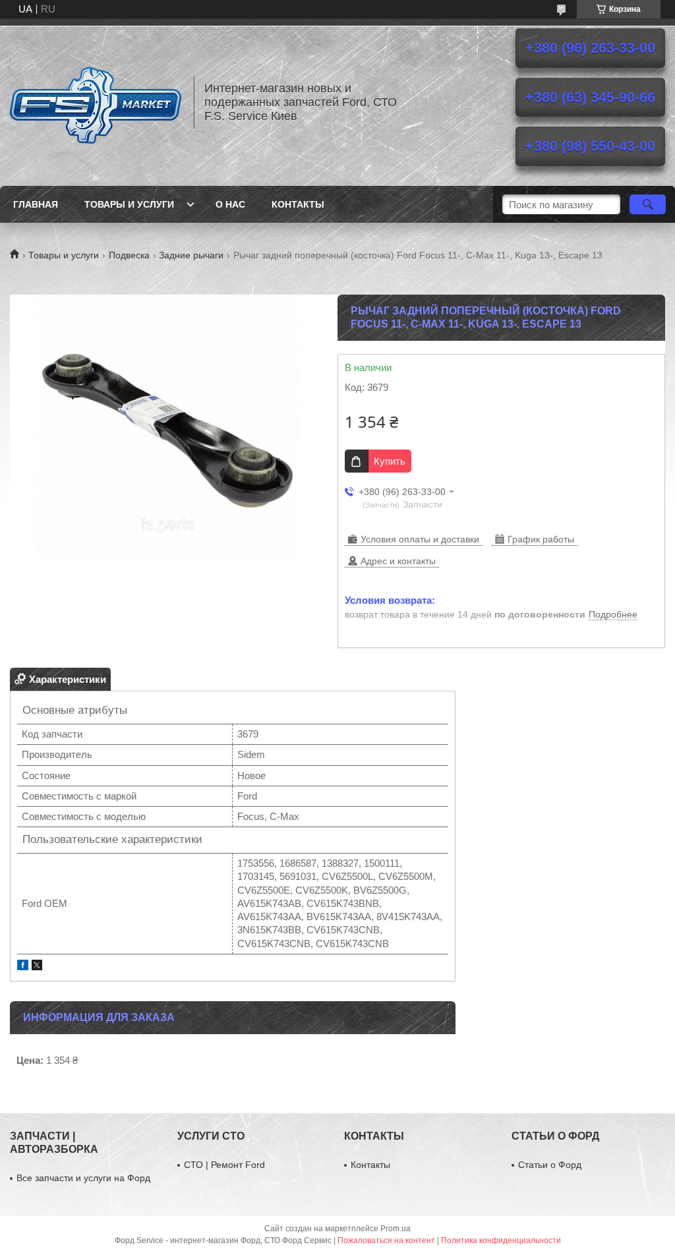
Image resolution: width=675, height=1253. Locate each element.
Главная (35, 204)
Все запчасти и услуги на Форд (83, 1178)
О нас (230, 204)
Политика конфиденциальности (501, 1240)
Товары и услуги (129, 204)
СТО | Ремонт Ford (224, 1164)
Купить (389, 461)
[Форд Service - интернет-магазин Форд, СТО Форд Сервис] (95, 102)
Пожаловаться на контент (386, 1240)
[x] (37, 966)
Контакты (298, 204)
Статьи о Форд (549, 1164)
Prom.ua (395, 1228)
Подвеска (129, 255)
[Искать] (648, 204)
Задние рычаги (191, 255)
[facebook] (22, 966)
